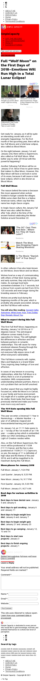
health (8, 648)
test (19, 653)
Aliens (31, 655)
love (18, 651)
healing (28, 655)
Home (8, 17)
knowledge (14, 655)
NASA (12, 653)
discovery (8, 655)
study (24, 651)
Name (4, 594)
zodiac (34, 653)
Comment (6, 574)
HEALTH (9, 43)
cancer (16, 653)
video (21, 651)
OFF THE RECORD (13, 39)
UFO (35, 655)
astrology (15, 556)
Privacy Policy (11, 19)
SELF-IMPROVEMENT (15, 41)
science (15, 651)
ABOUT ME (10, 11)
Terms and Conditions (15, 21)
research (10, 651)
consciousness (22, 648)
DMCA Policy (11, 15)
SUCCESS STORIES (13, 45)
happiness (29, 653)
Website (4, 603)
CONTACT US (11, 13)
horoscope (23, 653)
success (3, 657)
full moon (23, 556)
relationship (29, 651)
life (11, 648)
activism (8, 653)
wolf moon (32, 556)
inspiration (4, 648)
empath (19, 655)
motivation (15, 648)
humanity (3, 655)
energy (23, 655)
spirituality (29, 648)
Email (4, 598)
